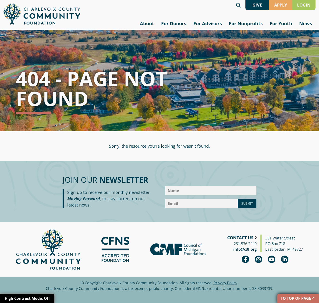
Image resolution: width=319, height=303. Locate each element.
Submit (247, 203)
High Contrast (27, 298)
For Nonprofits (246, 23)
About (147, 23)
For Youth (281, 23)
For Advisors (207, 23)
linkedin (284, 259)
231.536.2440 (245, 243)
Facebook (245, 259)
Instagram (258, 259)
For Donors (173, 23)
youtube (271, 259)
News (305, 23)
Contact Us (240, 237)
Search (238, 5)
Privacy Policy (225, 282)
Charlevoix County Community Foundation (42, 14)
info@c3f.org (245, 249)
